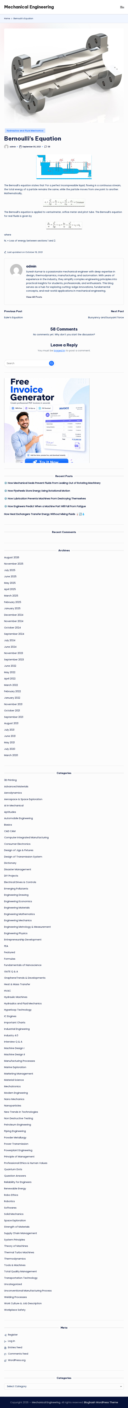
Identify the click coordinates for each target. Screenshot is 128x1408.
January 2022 (12, 697)
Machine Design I (14, 1048)
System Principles (14, 1239)
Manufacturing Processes (19, 1061)
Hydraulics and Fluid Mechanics (25, 130)
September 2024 (14, 634)
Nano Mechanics (14, 1099)
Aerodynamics (13, 792)
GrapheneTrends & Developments (25, 977)
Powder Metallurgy (15, 1137)
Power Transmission (16, 1143)
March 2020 (11, 755)
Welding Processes (15, 1297)
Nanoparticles (12, 1105)
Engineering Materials (17, 907)
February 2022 (12, 691)
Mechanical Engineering (29, 7)
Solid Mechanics (14, 1214)
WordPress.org (17, 1360)
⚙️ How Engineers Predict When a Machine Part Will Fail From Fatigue (45, 506)
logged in (59, 350)
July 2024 (9, 640)
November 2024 (13, 621)
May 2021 (9, 742)
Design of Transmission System (23, 856)
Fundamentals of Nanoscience (23, 965)
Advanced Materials (16, 786)
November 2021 (13, 704)
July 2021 (9, 729)
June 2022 (10, 666)
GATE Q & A (11, 971)
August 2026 (11, 557)
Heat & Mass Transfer (17, 984)
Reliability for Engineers (18, 1182)
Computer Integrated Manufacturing (26, 837)
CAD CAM (10, 831)
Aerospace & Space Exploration (23, 799)
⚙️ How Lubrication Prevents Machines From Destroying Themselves (45, 498)
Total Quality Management (20, 1271)
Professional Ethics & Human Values (25, 1163)
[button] (34, 296)
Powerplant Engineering (18, 1150)
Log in (11, 1341)
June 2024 (10, 646)
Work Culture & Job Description (23, 1303)
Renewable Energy (15, 1188)
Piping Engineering (15, 1131)
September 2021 (13, 717)
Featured (9, 952)
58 (49, 146)
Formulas (9, 958)
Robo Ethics (11, 1195)
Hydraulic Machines (15, 997)
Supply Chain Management (20, 1233)
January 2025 (12, 608)
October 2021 (12, 710)
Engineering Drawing (16, 895)
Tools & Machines (15, 1265)
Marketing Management (18, 1073)
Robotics (9, 1201)
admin (31, 266)
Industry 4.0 (11, 1035)
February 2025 (12, 602)
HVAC (7, 990)
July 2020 (9, 749)
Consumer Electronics (17, 844)
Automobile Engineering (18, 818)
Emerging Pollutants (16, 888)
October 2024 (12, 627)
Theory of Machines (16, 1246)
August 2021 (11, 723)
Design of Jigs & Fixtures (18, 850)
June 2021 (10, 736)
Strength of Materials (17, 1226)
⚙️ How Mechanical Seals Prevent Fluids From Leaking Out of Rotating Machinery (52, 483)
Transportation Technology (21, 1278)
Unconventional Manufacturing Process (28, 1290)
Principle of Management (19, 1156)
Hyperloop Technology (18, 1009)
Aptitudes (10, 812)
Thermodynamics (15, 1258)
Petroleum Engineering (17, 1124)
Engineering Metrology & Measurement (27, 927)
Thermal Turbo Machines (19, 1252)
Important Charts (14, 1022)
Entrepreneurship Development (23, 939)
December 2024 (13, 615)
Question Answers (15, 1175)
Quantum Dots (13, 1169)
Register (13, 1334)
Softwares (10, 1207)
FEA (6, 946)
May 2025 (10, 583)
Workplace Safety (15, 1310)
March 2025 (11, 595)
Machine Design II (14, 1054)
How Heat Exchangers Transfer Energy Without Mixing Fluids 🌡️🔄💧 (44, 514)
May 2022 (9, 672)
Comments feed (18, 1353)
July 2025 (9, 570)
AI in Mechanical (14, 805)
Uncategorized (13, 1284)
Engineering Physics (16, 933)
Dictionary (10, 863)
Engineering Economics (18, 901)
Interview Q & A (13, 1041)
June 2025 (10, 576)
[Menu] (122, 7)
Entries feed (15, 1347)
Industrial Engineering (17, 1029)
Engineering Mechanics (18, 920)
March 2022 (11, 685)
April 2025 (10, 589)
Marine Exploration (15, 1067)
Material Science (14, 1080)
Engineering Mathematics (19, 914)
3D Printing (10, 780)
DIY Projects (11, 875)
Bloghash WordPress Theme (101, 1402)
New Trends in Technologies (21, 1112)
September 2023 (14, 659)
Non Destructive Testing (18, 1118)
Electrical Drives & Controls (20, 882)
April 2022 (10, 678)
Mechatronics (12, 1086)
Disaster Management (17, 869)
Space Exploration (15, 1220)
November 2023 (13, 653)
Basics (8, 824)
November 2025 (13, 563)
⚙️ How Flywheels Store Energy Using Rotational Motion (37, 490)
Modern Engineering (16, 1093)
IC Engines (10, 1016)
